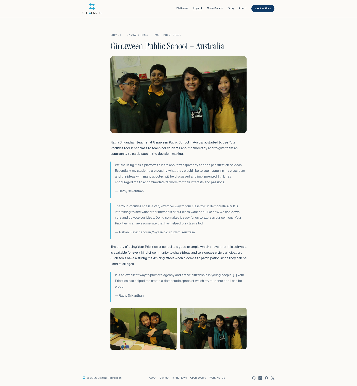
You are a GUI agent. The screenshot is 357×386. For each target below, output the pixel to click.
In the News (180, 377)
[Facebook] (266, 378)
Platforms (182, 8)
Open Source (215, 8)
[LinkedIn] (260, 378)
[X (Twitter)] (272, 378)
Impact (197, 8)
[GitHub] (253, 378)
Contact (164, 377)
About (243, 8)
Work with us (263, 8)
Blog (231, 8)
